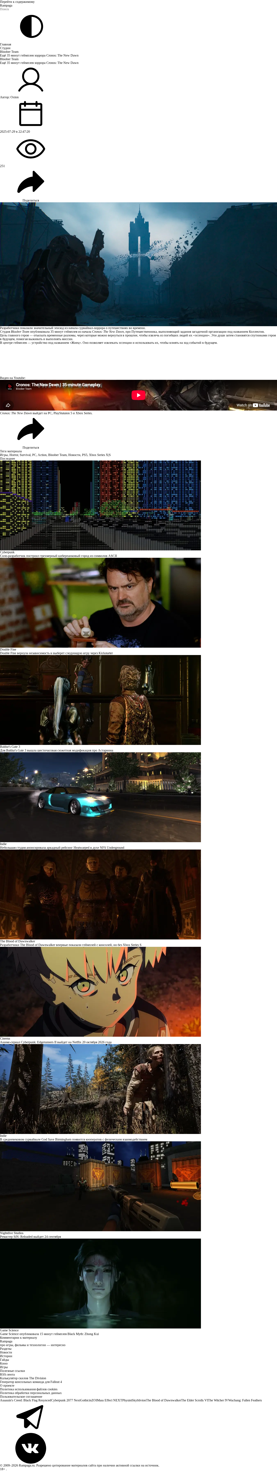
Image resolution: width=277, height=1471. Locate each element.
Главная (5, 44)
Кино (4, 1363)
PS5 (84, 455)
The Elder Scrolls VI (194, 1400)
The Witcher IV (218, 1400)
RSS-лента (7, 1374)
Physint (127, 1400)
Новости (74, 455)
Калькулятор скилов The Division (23, 1378)
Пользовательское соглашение (21, 1396)
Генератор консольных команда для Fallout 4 (31, 1382)
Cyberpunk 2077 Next (65, 1400)
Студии (5, 48)
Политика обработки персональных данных (31, 1393)
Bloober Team (9, 51)
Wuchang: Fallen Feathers (245, 1400)
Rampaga (6, 5)
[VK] (138, 1448)
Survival (25, 455)
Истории (6, 1356)
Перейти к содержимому (17, 1)
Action (42, 455)
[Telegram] (138, 1417)
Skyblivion (139, 1400)
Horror (13, 455)
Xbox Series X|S (100, 455)
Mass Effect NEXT (109, 1400)
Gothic (84, 1400)
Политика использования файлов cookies (28, 1389)
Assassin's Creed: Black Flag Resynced (25, 1400)
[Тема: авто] (31, 26)
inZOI (93, 1400)
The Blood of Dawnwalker (163, 1400)
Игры (4, 455)
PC (34, 455)
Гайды (4, 1359)
